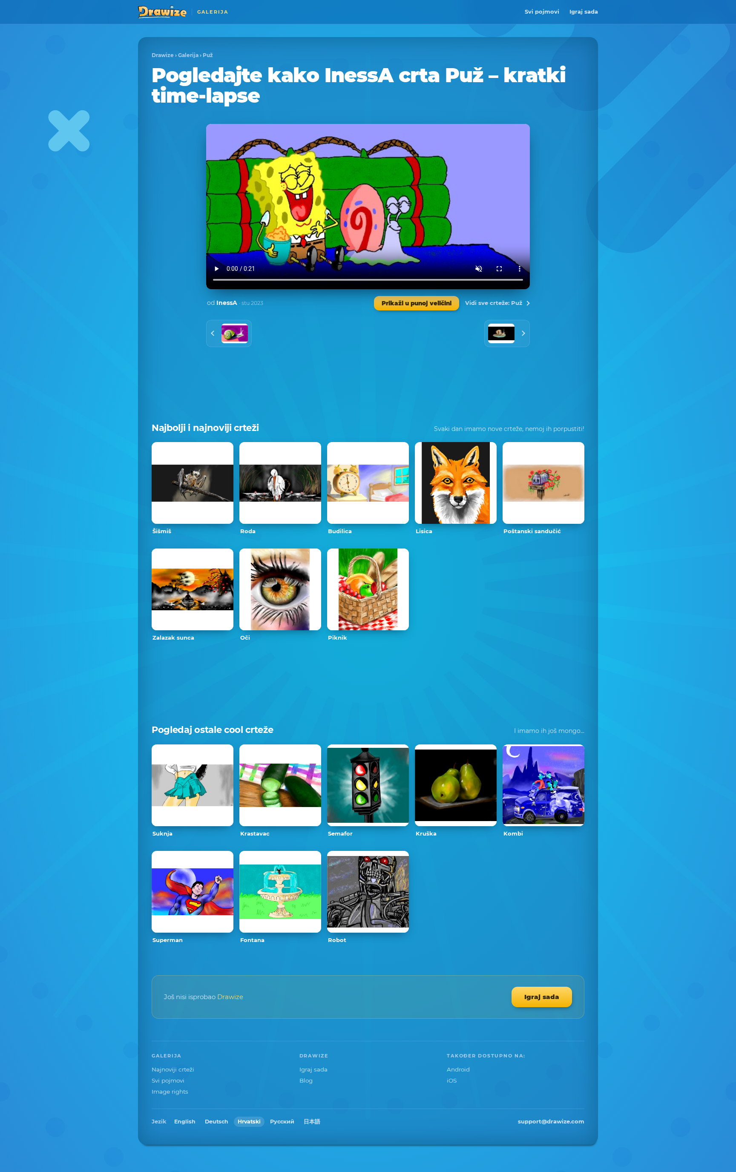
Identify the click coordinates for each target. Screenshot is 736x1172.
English (185, 1121)
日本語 (312, 1121)
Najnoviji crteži (173, 1069)
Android (458, 1069)
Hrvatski (249, 1121)
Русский (282, 1121)
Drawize (163, 55)
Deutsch (216, 1121)
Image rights (170, 1091)
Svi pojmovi (542, 11)
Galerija (188, 55)
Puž (208, 55)
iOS (452, 1080)
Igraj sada (583, 11)
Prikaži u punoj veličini (416, 303)
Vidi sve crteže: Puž (493, 302)
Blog (306, 1080)
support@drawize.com (551, 1121)
